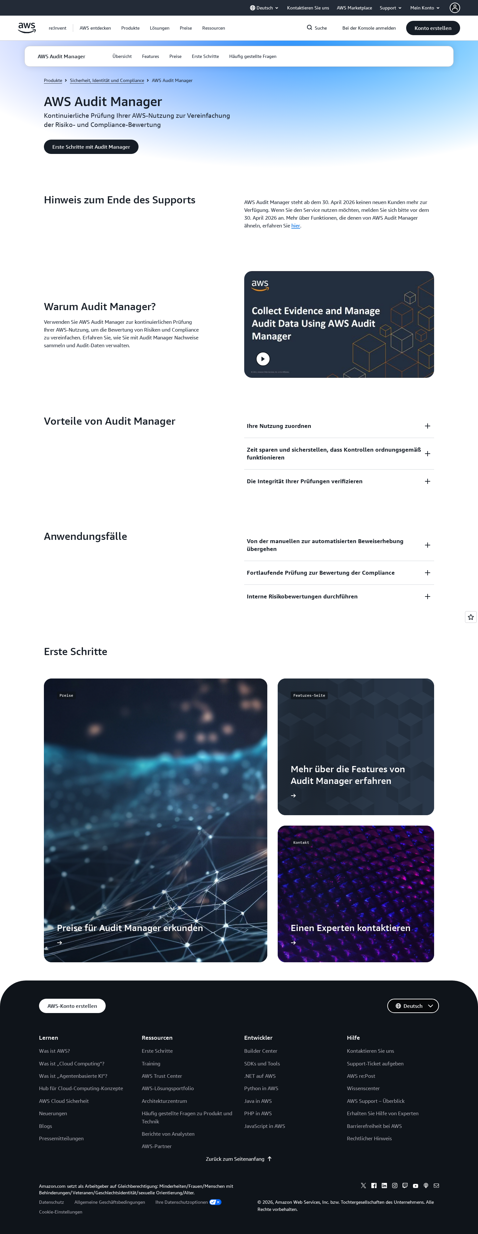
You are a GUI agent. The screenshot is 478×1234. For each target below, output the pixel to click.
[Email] (436, 1186)
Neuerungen (53, 1113)
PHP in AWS (258, 1113)
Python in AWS (261, 1088)
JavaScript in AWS (264, 1126)
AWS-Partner (157, 1146)
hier (295, 225)
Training (151, 1063)
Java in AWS (258, 1101)
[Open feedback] (471, 617)
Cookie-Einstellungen (60, 1211)
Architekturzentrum (164, 1101)
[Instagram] (394, 1186)
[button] (95, 28)
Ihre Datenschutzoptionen (181, 1202)
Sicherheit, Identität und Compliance (107, 80)
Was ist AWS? (54, 1051)
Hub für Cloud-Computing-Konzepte (81, 1088)
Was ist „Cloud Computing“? (71, 1063)
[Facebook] (374, 1186)
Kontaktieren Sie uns (370, 1051)
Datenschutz (51, 1202)
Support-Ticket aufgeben (375, 1063)
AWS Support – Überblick (376, 1101)
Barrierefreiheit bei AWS (374, 1126)
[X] (363, 1186)
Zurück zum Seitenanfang (235, 1159)
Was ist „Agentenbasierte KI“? (73, 1076)
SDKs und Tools (262, 1063)
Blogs (45, 1126)
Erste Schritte (157, 1051)
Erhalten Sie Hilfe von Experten (382, 1113)
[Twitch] (405, 1186)
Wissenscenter (363, 1088)
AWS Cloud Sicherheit (64, 1101)
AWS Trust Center (162, 1076)
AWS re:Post (361, 1076)
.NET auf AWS (260, 1076)
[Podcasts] (426, 1186)
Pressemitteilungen (61, 1138)
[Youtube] (415, 1186)
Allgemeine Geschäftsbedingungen (109, 1202)
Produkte (53, 80)
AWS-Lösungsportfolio (168, 1088)
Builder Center (260, 1051)
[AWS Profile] (455, 8)
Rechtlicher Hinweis (369, 1138)
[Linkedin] (384, 1186)
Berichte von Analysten (168, 1134)
